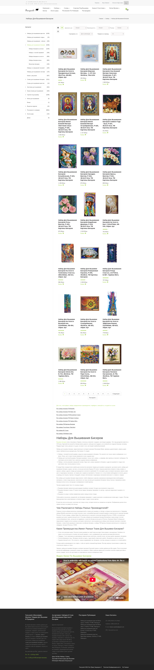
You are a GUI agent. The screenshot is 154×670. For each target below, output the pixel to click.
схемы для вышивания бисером (34, 642)
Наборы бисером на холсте (39, 56)
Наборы (56, 8)
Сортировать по (73, 34)
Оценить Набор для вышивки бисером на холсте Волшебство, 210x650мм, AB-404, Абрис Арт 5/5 (63, 330)
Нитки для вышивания (38, 98)
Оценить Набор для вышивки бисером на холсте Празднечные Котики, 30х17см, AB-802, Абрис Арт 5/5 (63, 80)
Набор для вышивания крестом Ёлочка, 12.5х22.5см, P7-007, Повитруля (89, 630)
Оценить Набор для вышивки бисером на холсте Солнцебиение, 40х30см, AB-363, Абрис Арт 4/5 (84, 330)
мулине (38, 634)
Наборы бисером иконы (39, 60)
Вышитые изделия (38, 106)
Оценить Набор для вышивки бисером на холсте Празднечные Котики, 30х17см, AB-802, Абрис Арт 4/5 (62, 80)
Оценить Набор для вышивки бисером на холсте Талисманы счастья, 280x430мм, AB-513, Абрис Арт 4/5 (62, 280)
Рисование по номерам (70, 10)
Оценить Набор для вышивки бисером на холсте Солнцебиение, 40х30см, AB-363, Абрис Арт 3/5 (83, 330)
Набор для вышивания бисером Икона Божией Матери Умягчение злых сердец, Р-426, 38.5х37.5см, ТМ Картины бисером (67, 126)
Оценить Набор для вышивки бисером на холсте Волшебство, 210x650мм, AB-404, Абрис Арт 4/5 (62, 330)
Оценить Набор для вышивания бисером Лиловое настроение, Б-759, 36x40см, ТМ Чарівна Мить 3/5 (105, 381)
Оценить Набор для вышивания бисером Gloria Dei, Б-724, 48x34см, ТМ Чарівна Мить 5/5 (63, 379)
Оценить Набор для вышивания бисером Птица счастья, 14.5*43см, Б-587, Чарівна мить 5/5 (107, 278)
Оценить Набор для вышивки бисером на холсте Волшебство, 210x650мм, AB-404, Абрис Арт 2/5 (60, 330)
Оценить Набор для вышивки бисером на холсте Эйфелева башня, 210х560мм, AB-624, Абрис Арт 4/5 (106, 330)
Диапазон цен (68, 28)
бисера (27, 636)
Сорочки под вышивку (80, 8)
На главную (125, 667)
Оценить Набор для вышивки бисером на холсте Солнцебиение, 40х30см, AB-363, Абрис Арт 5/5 (85, 330)
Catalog (107, 18)
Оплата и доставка (117, 2)
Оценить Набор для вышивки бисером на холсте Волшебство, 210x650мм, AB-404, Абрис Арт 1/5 (58, 330)
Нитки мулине (114, 8)
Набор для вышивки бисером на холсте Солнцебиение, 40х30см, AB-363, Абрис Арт (88, 323)
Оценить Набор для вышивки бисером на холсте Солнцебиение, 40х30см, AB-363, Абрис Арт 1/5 (81, 330)
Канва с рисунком (38, 75)
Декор (38, 117)
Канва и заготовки (98, 8)
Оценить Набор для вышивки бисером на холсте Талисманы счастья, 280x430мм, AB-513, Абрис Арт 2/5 (60, 280)
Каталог (28, 27)
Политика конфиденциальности (112, 667)
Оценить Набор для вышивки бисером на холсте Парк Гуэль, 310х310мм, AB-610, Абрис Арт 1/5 (81, 381)
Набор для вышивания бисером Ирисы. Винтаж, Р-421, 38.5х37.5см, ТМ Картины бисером (112, 176)
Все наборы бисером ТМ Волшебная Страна (68, 415)
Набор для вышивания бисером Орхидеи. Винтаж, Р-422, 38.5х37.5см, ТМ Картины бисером (89, 176)
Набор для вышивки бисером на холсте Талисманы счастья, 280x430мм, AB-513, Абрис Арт (66, 273)
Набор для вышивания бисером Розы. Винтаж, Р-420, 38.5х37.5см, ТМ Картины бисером (67, 224)
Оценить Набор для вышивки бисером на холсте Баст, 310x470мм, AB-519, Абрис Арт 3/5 (105, 229)
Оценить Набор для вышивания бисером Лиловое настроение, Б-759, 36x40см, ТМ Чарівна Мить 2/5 (104, 381)
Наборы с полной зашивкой (39, 52)
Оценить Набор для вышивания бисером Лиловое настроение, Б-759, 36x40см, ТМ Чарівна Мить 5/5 (107, 381)
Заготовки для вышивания (38, 87)
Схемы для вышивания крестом (38, 83)
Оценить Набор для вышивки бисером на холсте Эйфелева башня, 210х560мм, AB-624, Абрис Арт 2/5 (104, 330)
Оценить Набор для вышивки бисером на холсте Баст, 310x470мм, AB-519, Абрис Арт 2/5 (104, 229)
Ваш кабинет (105, 2)
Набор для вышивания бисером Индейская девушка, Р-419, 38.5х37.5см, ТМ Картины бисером (89, 224)
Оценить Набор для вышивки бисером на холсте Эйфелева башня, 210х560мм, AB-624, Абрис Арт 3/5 (105, 330)
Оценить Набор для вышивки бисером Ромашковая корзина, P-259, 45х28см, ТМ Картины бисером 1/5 (81, 280)
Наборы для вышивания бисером (120, 18)
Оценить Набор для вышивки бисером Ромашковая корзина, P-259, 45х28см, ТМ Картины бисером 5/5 (85, 280)
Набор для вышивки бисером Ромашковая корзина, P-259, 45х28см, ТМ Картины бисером (89, 273)
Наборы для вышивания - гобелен (38, 41)
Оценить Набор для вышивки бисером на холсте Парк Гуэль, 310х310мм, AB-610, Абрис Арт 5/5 (85, 381)
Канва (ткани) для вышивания (38, 91)
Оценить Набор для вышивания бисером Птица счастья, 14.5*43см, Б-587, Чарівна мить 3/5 (105, 278)
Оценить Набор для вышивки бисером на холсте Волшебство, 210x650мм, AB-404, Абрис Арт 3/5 (61, 330)
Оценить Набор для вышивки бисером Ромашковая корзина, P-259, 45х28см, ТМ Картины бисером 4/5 (84, 280)
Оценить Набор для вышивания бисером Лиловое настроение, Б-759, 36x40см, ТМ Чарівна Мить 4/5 (106, 381)
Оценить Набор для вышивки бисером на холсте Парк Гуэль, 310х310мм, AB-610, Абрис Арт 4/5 (84, 381)
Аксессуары (55, 10)
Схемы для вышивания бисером (38, 79)
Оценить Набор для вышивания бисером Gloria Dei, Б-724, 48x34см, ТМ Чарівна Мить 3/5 (61, 379)
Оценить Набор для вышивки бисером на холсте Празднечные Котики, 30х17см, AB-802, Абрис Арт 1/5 (58, 80)
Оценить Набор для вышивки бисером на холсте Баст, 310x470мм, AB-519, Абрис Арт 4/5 (106, 229)
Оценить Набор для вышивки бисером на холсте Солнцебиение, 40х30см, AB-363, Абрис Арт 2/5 (82, 330)
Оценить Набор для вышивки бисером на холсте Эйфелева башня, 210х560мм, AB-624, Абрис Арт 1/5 (103, 330)
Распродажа (86, 10)
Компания (46, 8)
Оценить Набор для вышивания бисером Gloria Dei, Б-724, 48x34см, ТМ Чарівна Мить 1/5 (58, 379)
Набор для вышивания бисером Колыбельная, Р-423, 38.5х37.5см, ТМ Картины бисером (67, 176)
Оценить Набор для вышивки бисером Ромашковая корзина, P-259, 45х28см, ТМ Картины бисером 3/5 (83, 280)
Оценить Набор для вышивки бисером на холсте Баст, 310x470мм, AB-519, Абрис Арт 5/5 (107, 229)
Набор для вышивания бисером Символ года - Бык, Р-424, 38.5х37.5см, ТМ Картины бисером (112, 124)
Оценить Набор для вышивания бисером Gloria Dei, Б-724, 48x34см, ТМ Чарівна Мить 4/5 (62, 379)
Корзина (97, 2)
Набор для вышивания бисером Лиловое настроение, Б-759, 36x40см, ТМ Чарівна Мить (112, 374)
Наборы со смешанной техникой (38, 68)
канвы (42, 634)
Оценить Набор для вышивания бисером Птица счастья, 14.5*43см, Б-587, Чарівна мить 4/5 (106, 278)
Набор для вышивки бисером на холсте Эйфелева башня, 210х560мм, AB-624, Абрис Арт (111, 323)
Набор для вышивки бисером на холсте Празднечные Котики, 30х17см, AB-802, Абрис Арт (66, 73)
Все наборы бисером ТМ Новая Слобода (68, 418)
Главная (101, 18)
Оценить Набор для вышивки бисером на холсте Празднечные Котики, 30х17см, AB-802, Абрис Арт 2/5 (60, 80)
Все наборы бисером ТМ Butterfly (66, 408)
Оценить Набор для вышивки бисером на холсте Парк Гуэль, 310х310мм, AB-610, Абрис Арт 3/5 (83, 381)
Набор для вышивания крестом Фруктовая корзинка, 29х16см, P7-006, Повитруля (91, 636)
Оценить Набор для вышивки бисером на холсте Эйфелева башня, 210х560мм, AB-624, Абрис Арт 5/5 (107, 330)
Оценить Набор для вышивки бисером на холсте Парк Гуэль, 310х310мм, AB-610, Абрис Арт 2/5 (82, 381)
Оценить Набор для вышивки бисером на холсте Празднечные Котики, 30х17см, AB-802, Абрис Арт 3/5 (61, 80)
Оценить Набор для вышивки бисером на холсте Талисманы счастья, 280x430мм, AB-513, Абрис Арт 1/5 (58, 280)
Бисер (45, 10)
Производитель (91, 28)
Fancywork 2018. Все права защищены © (90, 667)
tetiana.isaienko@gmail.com (117, 627)
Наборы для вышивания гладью (38, 37)
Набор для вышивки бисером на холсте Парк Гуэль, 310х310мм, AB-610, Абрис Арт (88, 374)
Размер (112, 28)
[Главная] (32, 10)
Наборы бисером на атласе (39, 48)
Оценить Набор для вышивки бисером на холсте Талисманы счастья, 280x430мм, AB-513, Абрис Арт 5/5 (63, 280)
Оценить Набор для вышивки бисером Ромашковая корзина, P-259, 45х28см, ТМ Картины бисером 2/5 (82, 280)
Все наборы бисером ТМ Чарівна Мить (67, 421)
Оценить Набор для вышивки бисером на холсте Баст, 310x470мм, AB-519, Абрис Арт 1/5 (103, 229)
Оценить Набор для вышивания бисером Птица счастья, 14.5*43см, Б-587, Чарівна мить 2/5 (104, 278)
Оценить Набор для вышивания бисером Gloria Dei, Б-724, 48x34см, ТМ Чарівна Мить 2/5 (60, 379)
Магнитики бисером (39, 64)
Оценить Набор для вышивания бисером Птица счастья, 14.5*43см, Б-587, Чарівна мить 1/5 (103, 278)
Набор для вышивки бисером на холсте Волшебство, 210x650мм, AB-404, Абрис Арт (66, 323)
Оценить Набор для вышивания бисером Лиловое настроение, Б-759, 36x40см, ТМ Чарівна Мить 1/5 (103, 381)
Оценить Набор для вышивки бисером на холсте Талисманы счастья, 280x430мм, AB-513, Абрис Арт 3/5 (61, 280)
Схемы (66, 8)
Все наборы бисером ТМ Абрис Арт (66, 411)
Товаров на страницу (103, 34)
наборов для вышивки (42, 636)
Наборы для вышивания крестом (38, 33)
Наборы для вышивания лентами (38, 71)
